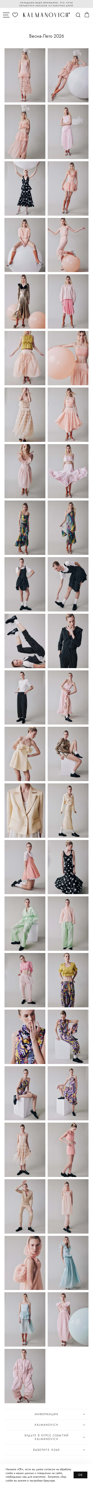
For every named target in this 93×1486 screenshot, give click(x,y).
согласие (49, 1469)
